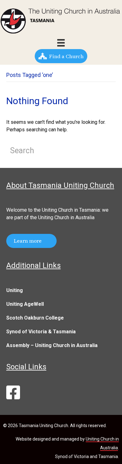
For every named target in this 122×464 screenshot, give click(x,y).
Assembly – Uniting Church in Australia (52, 345)
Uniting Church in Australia (66, 217)
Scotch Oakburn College (35, 318)
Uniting (14, 290)
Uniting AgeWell (25, 304)
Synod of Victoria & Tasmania (41, 332)
